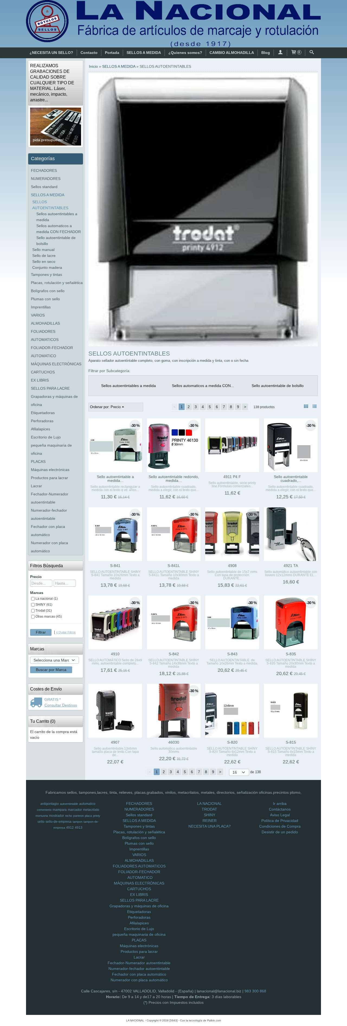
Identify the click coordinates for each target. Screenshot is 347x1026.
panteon (78, 815)
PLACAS (38, 461)
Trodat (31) (44, 610)
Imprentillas (41, 307)
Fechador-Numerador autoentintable (49, 498)
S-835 (291, 654)
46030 (173, 742)
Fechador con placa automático (48, 530)
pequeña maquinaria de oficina (51, 449)
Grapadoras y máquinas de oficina (54, 400)
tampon (77, 821)
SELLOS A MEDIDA (144, 52)
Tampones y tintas (46, 274)
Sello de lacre (44, 255)
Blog (265, 52)
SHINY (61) (44, 604)
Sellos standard (44, 187)
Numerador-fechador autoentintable (49, 514)
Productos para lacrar (49, 478)
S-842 (174, 654)
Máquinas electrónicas (50, 469)
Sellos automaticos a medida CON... (203, 385)
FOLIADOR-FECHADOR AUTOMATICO (52, 352)
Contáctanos (280, 809)
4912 (70, 828)
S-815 (291, 742)
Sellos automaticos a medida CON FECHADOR (58, 229)
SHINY (209, 815)
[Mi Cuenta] (280, 52)
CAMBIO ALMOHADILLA (232, 52)
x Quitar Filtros (66, 632)
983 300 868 (255, 991)
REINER (210, 820)
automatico (87, 804)
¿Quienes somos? (185, 52)
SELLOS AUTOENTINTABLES (50, 205)
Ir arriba (280, 803)
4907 (115, 742)
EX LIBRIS (40, 380)
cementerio (44, 809)
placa (88, 815)
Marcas (36, 593)
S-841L (174, 565)
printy (96, 815)
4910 (115, 654)
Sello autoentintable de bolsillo (56, 240)
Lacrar (36, 486)
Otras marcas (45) (49, 616)
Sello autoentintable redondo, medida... (174, 479)
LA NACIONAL (209, 803)
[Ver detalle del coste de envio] (37, 703)
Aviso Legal (280, 815)
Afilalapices (40, 429)
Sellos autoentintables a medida (56, 217)
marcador (75, 810)
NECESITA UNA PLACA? (209, 826)
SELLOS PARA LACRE (50, 388)
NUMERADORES (45, 178)
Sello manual (43, 249)
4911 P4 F (232, 477)
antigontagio (49, 804)
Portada (112, 52)
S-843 (232, 654)
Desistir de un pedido (280, 832)
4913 (78, 828)
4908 (232, 565)
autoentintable (69, 803)
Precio (36, 577)
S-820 (232, 742)
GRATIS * (52, 699)
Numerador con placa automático (49, 547)
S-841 (115, 565)
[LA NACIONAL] (173, 23)
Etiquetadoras (43, 413)
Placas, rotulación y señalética (57, 282)
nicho (68, 815)
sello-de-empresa (59, 822)
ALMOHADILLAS (45, 323)
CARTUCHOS (43, 372)
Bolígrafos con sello (48, 291)
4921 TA (291, 565)
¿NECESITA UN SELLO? (51, 52)
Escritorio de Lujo (46, 437)
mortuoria (42, 815)
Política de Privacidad (279, 820)
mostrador (56, 816)
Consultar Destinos (60, 705)
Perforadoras (42, 421)
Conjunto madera (47, 267)
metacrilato (91, 810)
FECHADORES (44, 170)
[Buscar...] (312, 52)
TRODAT (209, 809)
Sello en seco (43, 261)
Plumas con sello (45, 299)
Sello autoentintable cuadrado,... (291, 479)
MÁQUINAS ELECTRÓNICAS (56, 364)
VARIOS (38, 315)
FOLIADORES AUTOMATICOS (45, 335)
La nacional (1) (47, 599)
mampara (60, 810)
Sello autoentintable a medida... (115, 479)
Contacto (89, 52)
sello (40, 822)
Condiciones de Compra (280, 826)
